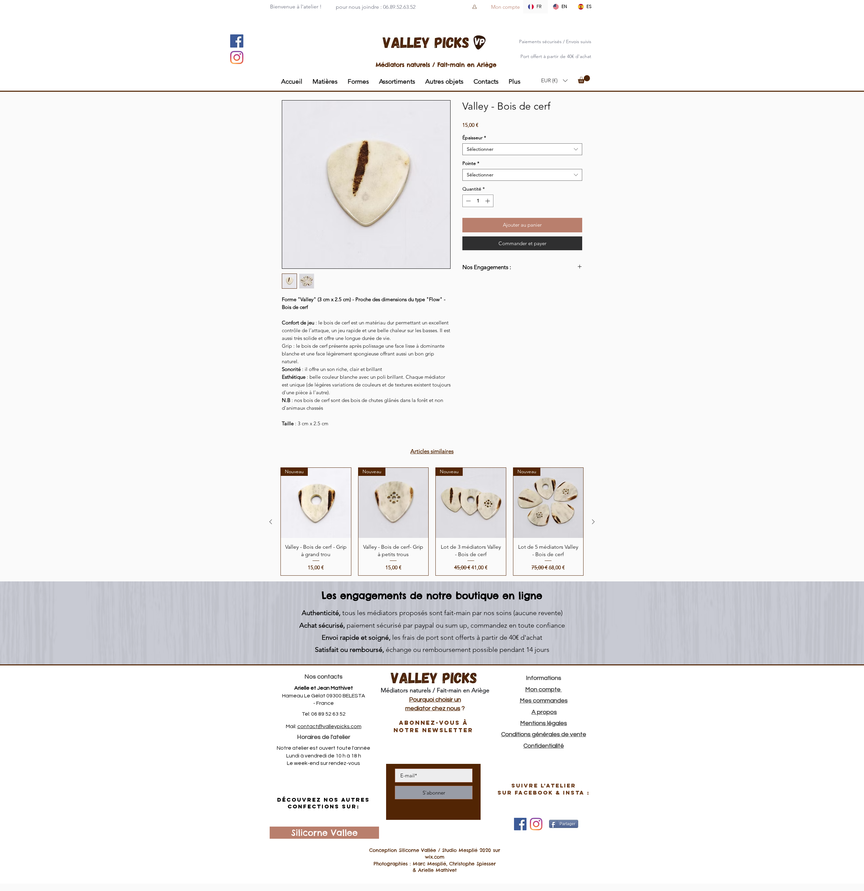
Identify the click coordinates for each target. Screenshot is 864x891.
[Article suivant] (593, 522)
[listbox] (554, 80)
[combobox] (522, 149)
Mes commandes (544, 700)
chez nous (445, 708)
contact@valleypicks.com (329, 726)
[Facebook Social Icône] (236, 41)
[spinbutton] (478, 201)
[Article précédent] (271, 522)
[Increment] (488, 201)
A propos (544, 712)
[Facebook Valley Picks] (520, 824)
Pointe (470, 163)
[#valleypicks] (536, 824)
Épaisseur (474, 138)
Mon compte (543, 689)
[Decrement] (467, 201)
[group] (432, 521)
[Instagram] (236, 57)
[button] (554, 80)
